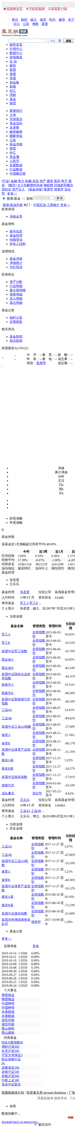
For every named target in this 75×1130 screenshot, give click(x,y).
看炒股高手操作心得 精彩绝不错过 (20, 1122)
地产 (43, 181)
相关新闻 (16, 340)
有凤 (13, 1106)
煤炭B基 (7, 768)
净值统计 (16, 263)
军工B (33, 603)
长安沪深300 (10, 1051)
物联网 (48, 185)
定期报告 (16, 321)
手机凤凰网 (37, 8)
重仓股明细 (18, 290)
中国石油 (39, 205)
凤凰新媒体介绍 (13, 1092)
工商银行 (53, 205)
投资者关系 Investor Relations (46, 1092)
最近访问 (44, 1124)
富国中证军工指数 (14, 651)
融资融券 (16, 131)
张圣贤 (25, 592)
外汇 (13, 90)
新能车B (7, 693)
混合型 (37, 793)
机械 (28, 181)
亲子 (71, 19)
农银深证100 (10, 1067)
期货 (13, 103)
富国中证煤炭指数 (14, 777)
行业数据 (16, 169)
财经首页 (16, 44)
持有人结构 (18, 244)
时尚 (52, 19)
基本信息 (16, 231)
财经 (24, 19)
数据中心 (16, 53)
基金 (13, 99)
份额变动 (16, 239)
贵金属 (14, 157)
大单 (13, 115)
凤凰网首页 (15, 8)
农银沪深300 (10, 1076)
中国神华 (8, 1003)
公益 (26, 24)
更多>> (12, 193)
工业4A (7, 710)
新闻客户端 (59, 8)
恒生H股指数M (12, 1042)
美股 (13, 78)
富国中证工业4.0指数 (16, 726)
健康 (62, 19)
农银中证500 (10, 1072)
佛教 (35, 24)
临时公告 (16, 317)
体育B (6, 743)
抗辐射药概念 (63, 185)
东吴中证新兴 (11, 1084)
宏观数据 (16, 165)
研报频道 (16, 57)
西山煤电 (8, 1028)
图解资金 (16, 136)
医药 (57, 181)
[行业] (6, 181)
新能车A (8, 684)
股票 (13, 69)
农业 (35, 181)
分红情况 (16, 267)
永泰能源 (8, 1011)
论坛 (16, 24)
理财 (13, 95)
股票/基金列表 (13, 205)
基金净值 (16, 144)
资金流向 (16, 123)
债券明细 (16, 294)
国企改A (8, 659)
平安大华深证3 (12, 1055)
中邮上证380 (10, 1080)
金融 (14, 181)
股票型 (48, 189)
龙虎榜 (14, 127)
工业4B (7, 718)
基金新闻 (16, 336)
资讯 (15, 19)
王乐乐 (25, 800)
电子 (64, 181)
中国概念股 (18, 173)
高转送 (6, 189)
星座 (45, 24)
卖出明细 (16, 302)
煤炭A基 (8, 760)
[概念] (12, 185)
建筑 (50, 181)
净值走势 (16, 216)
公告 (13, 140)
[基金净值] (35, 189)
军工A (24, 603)
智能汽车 (8, 785)
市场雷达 (16, 119)
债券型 (59, 189)
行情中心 (16, 49)
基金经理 (16, 235)
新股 (13, 86)
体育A (6, 735)
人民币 (14, 161)
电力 (21, 181)
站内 (52, 41)
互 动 (13, 61)
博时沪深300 (10, 1046)
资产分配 (16, 281)
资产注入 (18, 189)
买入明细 (16, 298)
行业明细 (16, 286)
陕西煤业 (8, 995)
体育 (43, 19)
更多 (36, 946)
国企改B (7, 668)
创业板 (14, 82)
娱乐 (33, 19)
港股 (13, 74)
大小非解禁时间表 (30, 185)
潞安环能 (8, 1020)
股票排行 (16, 110)
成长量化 (8, 793)
